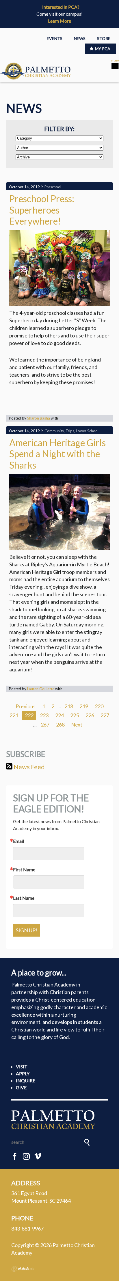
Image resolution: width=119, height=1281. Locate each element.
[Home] (59, 1119)
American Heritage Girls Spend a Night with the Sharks (57, 454)
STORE (103, 38)
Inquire (25, 1080)
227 (105, 715)
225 (74, 715)
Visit (21, 1066)
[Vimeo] (37, 1156)
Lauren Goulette (40, 688)
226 (89, 715)
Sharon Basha (38, 418)
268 (60, 724)
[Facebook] (14, 1156)
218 (68, 706)
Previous (26, 706)
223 (44, 715)
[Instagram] (26, 1156)
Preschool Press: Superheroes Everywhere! (41, 210)
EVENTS (54, 38)
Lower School (87, 431)
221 (14, 715)
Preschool (52, 187)
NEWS (79, 38)
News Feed (28, 767)
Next (76, 724)
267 (45, 724)
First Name (24, 869)
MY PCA (102, 48)
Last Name (23, 898)
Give (21, 1087)
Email (18, 841)
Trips (70, 431)
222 (29, 715)
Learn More (59, 21)
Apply (22, 1073)
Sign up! (26, 930)
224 (59, 715)
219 (83, 706)
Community (54, 431)
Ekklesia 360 (22, 1269)
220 (99, 706)
